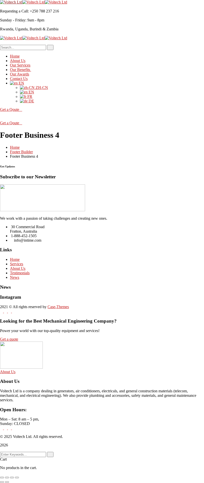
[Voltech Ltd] (11, 2)
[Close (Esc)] (17, 477)
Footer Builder (21, 152)
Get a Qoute (9, 109)
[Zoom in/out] (2, 477)
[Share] (12, 477)
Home (15, 147)
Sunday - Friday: (13, 20)
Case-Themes (58, 307)
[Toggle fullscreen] (7, 477)
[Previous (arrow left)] (2, 482)
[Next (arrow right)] (7, 482)
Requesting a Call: (14, 11)
